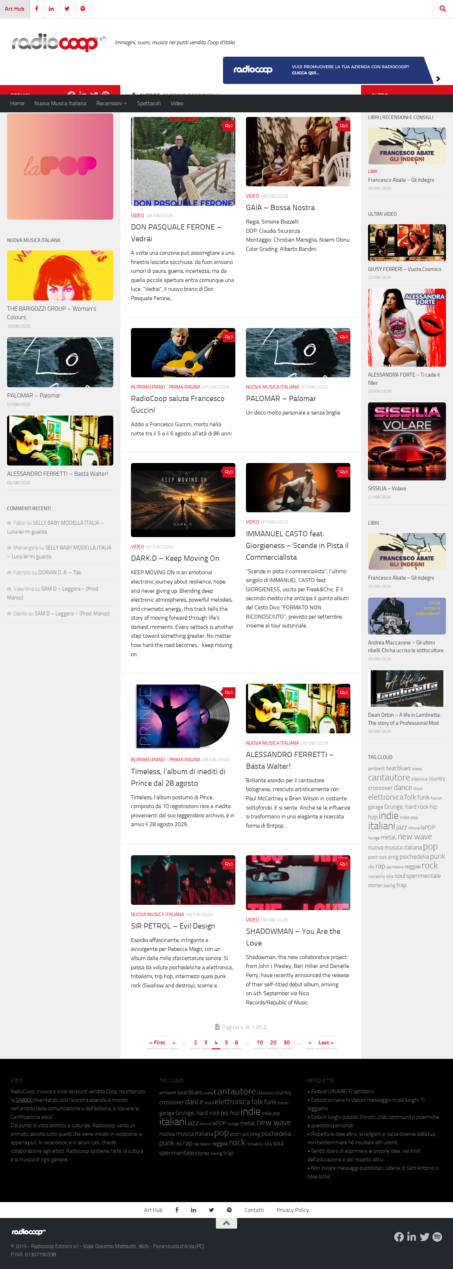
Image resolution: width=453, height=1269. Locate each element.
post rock (377, 857)
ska (390, 876)
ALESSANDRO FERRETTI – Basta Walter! (57, 473)
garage (375, 807)
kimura (413, 828)
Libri (372, 171)
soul (400, 876)
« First (157, 1042)
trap (401, 885)
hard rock (417, 806)
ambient (376, 769)
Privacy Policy (293, 1210)
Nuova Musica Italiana (60, 103)
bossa (417, 769)
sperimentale (423, 876)
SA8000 (24, 1100)
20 (273, 1042)
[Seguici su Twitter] (425, 1237)
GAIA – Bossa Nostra (280, 207)
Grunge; (394, 806)
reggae (412, 866)
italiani (381, 826)
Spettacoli (149, 103)
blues (404, 768)
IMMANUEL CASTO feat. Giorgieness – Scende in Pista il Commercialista (297, 545)
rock (430, 865)
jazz (401, 827)
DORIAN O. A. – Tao (59, 572)
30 (286, 1042)
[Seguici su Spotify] (437, 1237)
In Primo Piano (148, 387)
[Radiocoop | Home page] (59, 42)
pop (430, 846)
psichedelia (414, 857)
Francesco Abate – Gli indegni (401, 180)
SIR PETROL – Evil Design (173, 926)
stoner (375, 885)
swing (389, 885)
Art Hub (14, 8)
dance (403, 787)
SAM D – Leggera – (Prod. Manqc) (72, 613)
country (437, 779)
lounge (374, 837)
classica (419, 779)
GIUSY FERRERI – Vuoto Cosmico (404, 269)
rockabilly (376, 876)
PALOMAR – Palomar (281, 398)
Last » (326, 1042)
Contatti (254, 1210)
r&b (371, 866)
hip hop (230, 1112)
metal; (389, 837)
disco (418, 788)
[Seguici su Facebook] (399, 1237)
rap (380, 866)
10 (260, 1042)
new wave (415, 836)
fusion (436, 798)
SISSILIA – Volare (387, 488)
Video (177, 103)
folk (410, 797)
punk (437, 856)
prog (393, 857)
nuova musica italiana (395, 847)
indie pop (409, 817)
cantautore (389, 777)
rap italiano (394, 867)
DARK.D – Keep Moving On (175, 558)
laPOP (427, 827)
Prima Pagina (184, 387)
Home (17, 103)
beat (391, 768)
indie (389, 816)
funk (423, 797)
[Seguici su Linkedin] (412, 1237)
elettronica (385, 797)
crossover (380, 787)
